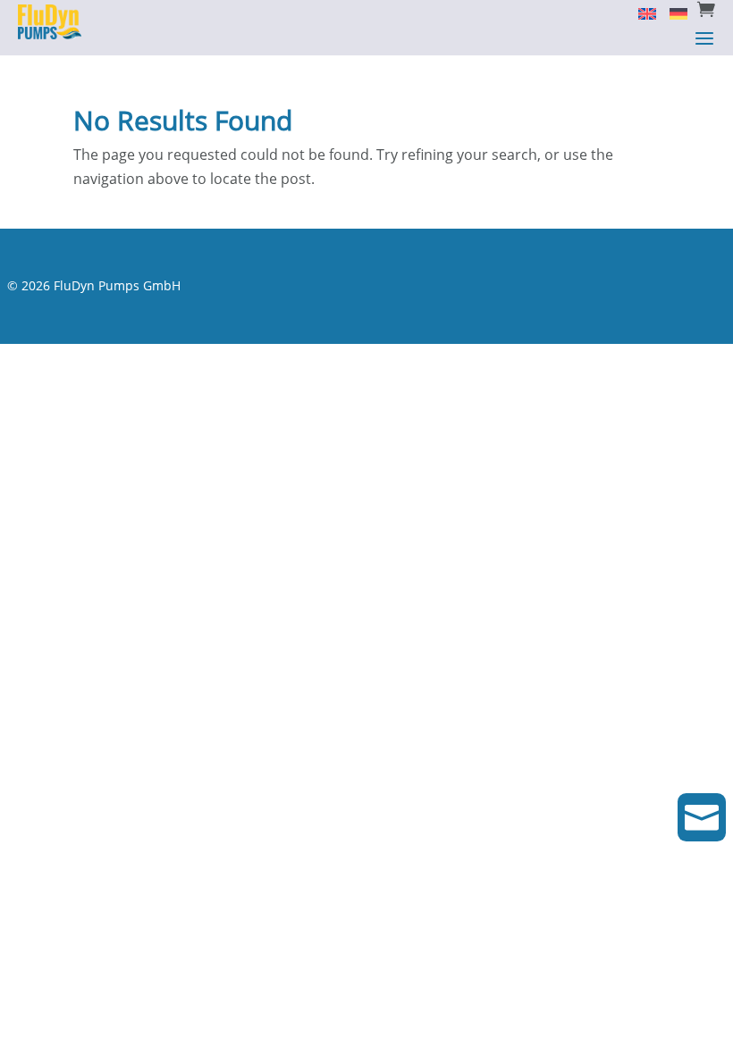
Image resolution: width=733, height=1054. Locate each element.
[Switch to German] (671, 12)
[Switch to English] (640, 12)
